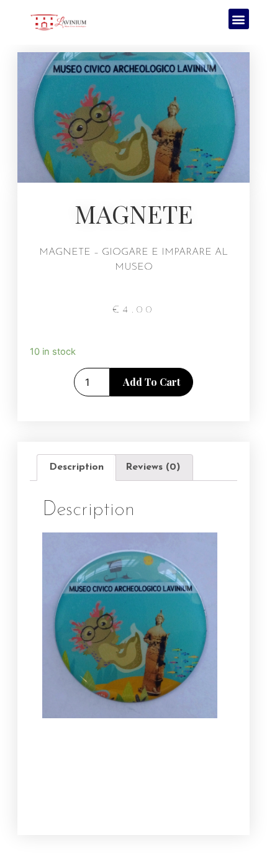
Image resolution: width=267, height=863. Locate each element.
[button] (239, 19)
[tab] (76, 468)
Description (76, 467)
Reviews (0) (152, 467)
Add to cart (151, 381)
